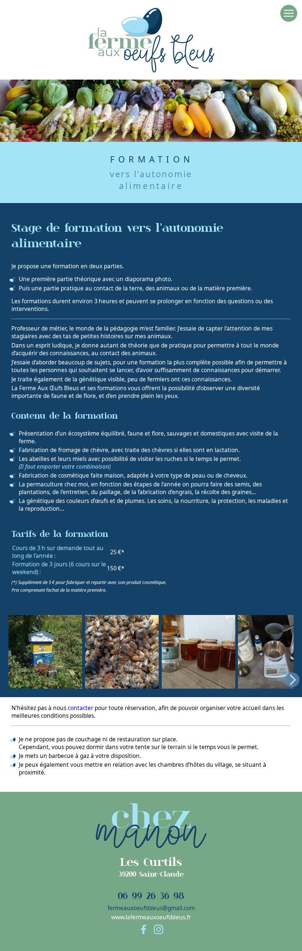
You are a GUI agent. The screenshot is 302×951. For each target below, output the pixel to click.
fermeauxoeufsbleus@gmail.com (151, 908)
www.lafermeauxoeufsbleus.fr (151, 917)
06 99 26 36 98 (151, 895)
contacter (80, 708)
